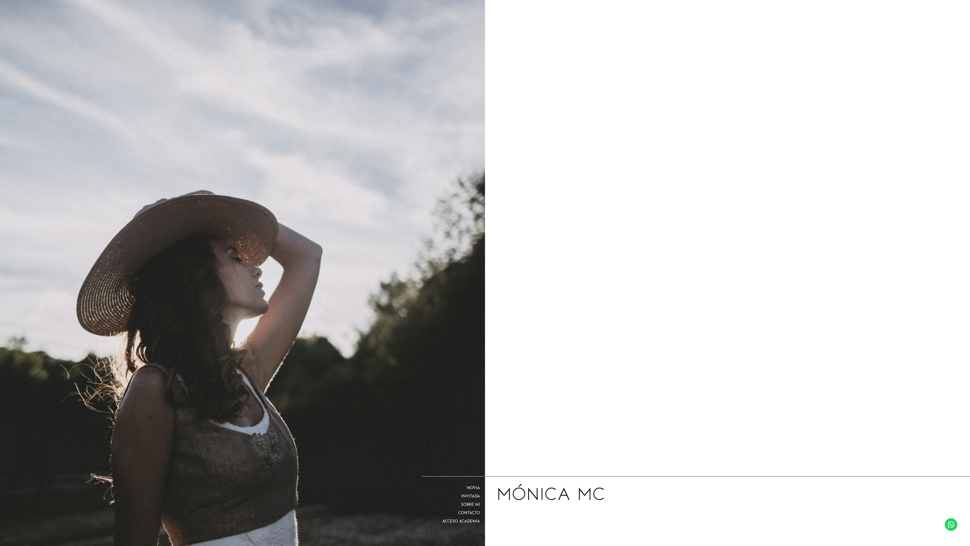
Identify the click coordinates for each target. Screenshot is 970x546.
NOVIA (473, 488)
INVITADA (470, 496)
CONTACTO (469, 513)
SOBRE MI (470, 505)
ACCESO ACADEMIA (461, 522)
